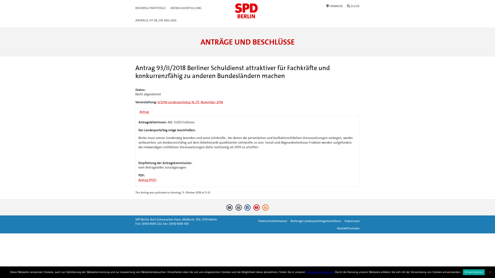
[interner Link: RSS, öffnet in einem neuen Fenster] (265, 209)
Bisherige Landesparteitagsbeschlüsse (316, 221)
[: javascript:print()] (238, 209)
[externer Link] (247, 209)
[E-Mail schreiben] (229, 209)
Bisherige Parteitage (150, 8)
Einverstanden (474, 272)
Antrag (144, 112)
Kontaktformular (348, 228)
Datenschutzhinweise (272, 221)
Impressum (352, 221)
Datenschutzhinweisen (320, 272)
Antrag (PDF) (147, 180)
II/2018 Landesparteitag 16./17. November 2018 (190, 102)
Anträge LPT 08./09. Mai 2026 (156, 20)
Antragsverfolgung (186, 8)
